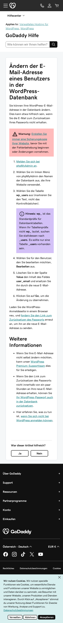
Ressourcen (10, 491)
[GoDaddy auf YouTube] (40, 556)
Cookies (57, 568)
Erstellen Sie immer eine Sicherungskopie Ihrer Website (29, 138)
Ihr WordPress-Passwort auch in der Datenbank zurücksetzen (34, 401)
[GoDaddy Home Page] (17, 531)
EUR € (52, 546)
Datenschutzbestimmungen (33, 568)
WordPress (27, 28)
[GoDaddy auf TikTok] (23, 556)
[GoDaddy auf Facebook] (5, 556)
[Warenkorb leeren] (56, 5)
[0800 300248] (42, 5)
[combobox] (27, 44)
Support (8, 482)
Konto (7, 509)
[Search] (53, 44)
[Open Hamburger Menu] (4, 5)
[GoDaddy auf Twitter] (32, 556)
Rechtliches (8, 568)
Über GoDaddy (12, 473)
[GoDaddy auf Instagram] (14, 556)
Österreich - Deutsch (16, 546)
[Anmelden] (49, 5)
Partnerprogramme (14, 500)
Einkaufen (9, 519)
